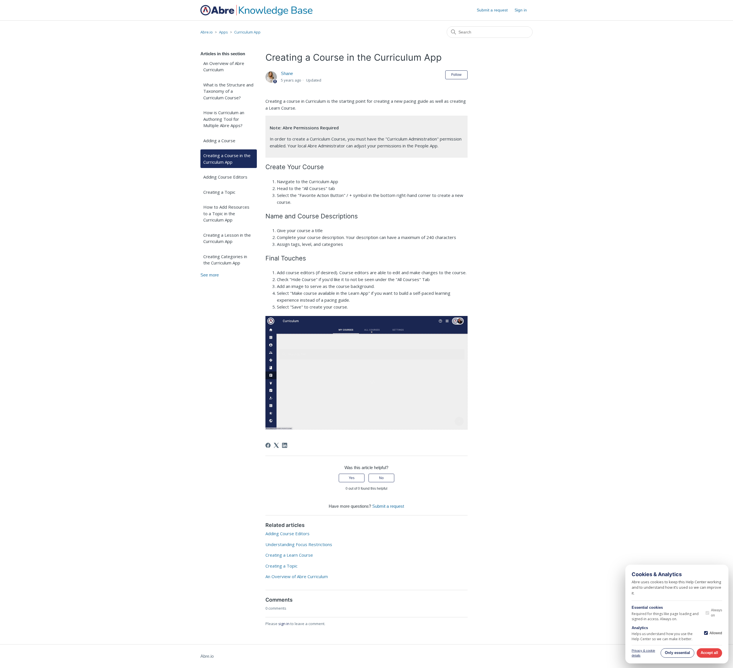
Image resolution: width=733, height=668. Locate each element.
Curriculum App (247, 32)
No (381, 478)
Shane (287, 73)
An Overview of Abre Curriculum (223, 66)
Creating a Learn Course (289, 555)
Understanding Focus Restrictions (298, 544)
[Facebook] (268, 445)
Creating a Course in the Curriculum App (227, 159)
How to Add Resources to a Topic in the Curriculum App (226, 213)
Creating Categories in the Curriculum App (225, 260)
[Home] (256, 10)
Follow (456, 75)
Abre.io (206, 32)
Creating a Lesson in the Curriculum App (227, 238)
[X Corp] (276, 445)
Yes (351, 478)
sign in (283, 623)
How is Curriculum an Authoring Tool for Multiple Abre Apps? (223, 119)
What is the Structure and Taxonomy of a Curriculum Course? (228, 91)
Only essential (677, 653)
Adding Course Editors (225, 177)
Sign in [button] (521, 10)
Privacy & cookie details (643, 653)
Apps (223, 32)
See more (209, 274)
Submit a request (492, 10)
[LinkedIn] (284, 445)
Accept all (709, 653)
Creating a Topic (219, 192)
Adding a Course (219, 140)
